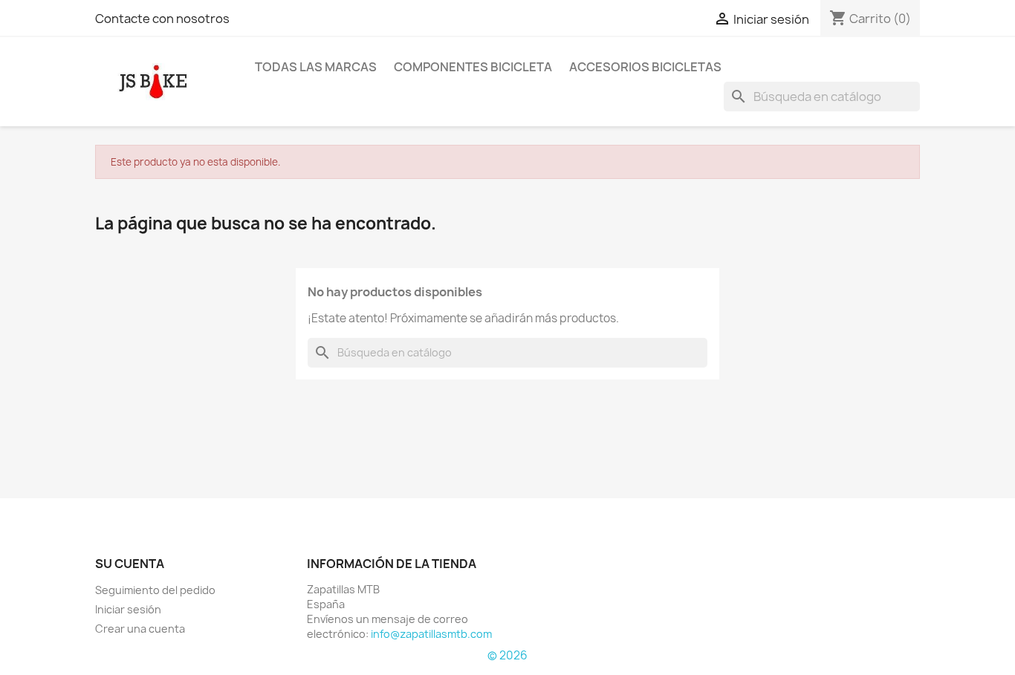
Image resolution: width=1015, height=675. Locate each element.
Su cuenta (129, 563)
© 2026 (507, 655)
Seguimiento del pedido (155, 590)
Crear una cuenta (140, 629)
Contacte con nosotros (162, 18)
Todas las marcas (316, 67)
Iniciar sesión (128, 609)
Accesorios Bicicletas (645, 67)
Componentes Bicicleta (473, 67)
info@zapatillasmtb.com (431, 634)
